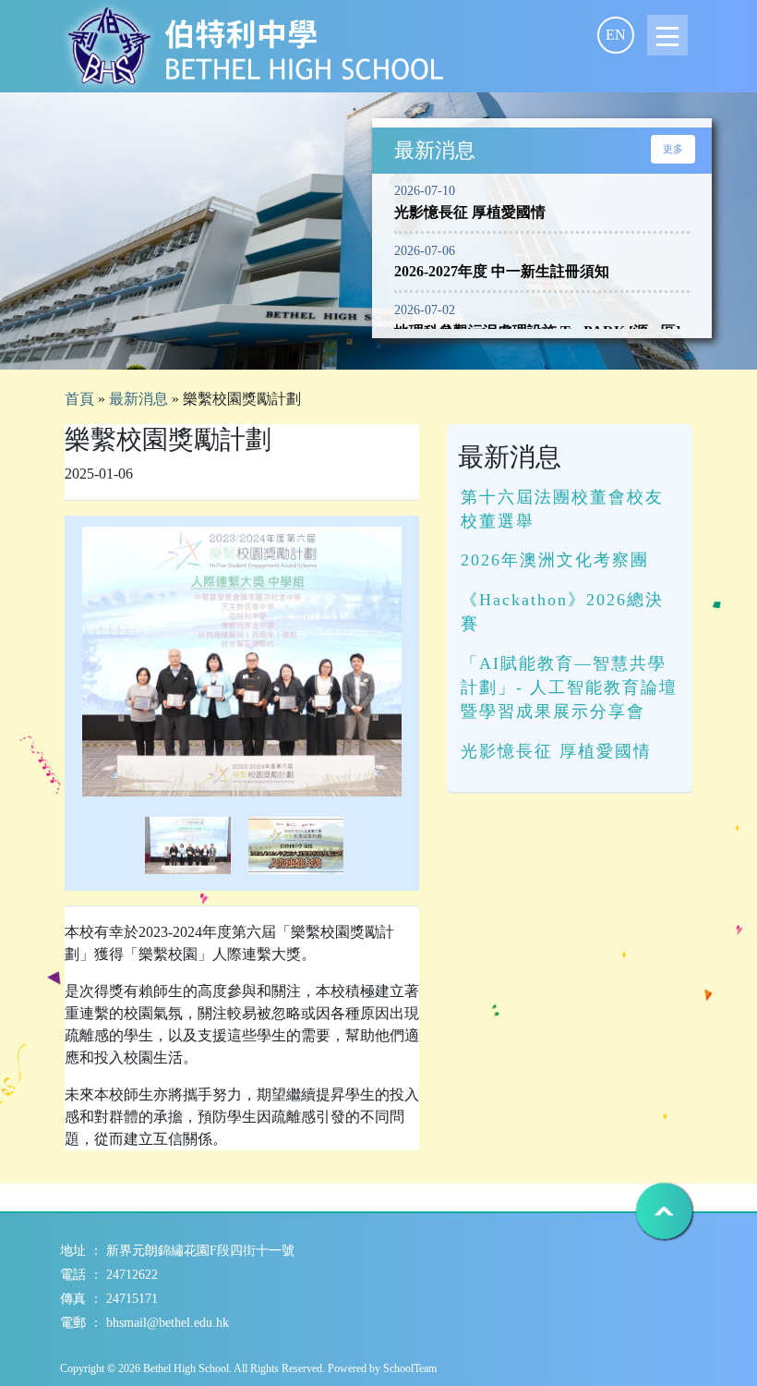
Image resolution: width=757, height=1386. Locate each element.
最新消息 (138, 399)
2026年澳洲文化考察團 (555, 560)
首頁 (79, 399)
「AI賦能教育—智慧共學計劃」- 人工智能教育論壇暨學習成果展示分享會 (569, 688)
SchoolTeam (410, 1368)
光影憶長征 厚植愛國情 (556, 751)
